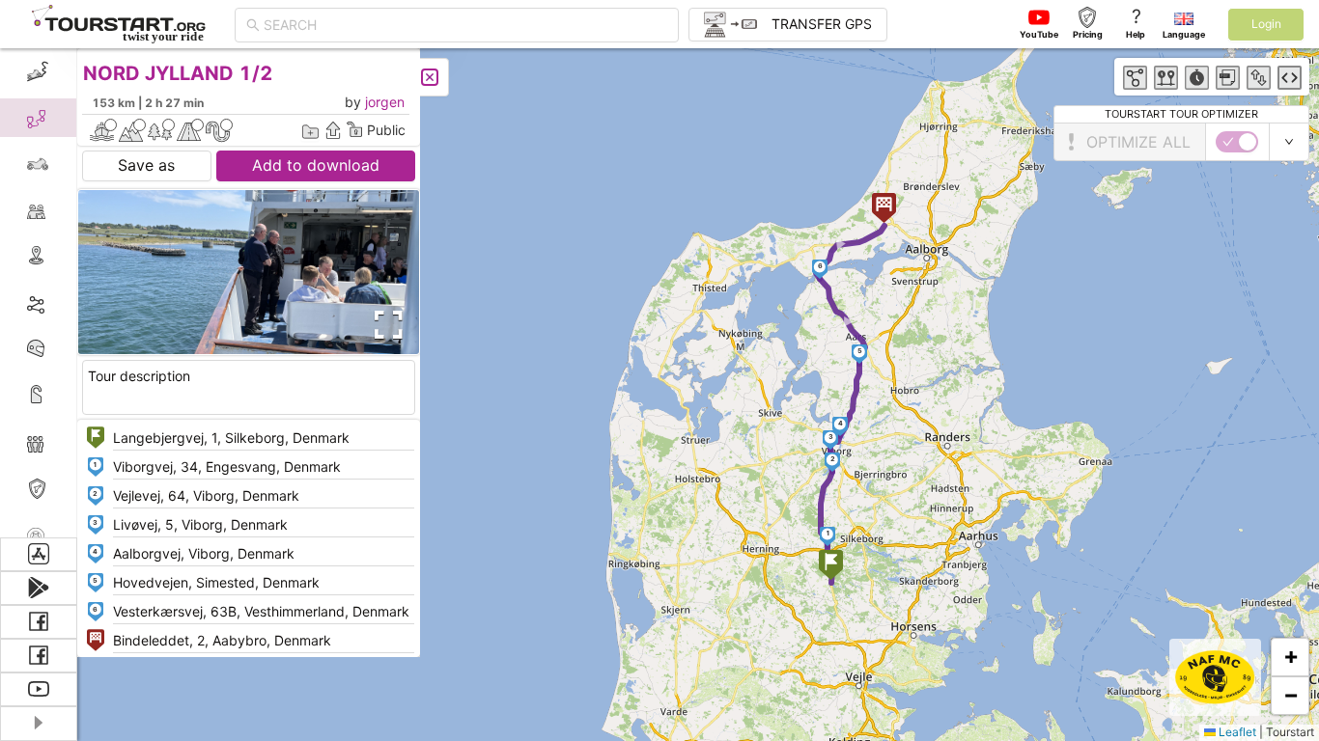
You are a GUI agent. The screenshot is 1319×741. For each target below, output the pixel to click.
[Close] (429, 77)
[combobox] (465, 25)
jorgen (385, 102)
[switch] (1237, 141)
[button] (831, 567)
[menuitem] (38, 71)
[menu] (38, 292)
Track (69, 302)
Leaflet (1236, 732)
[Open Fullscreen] (384, 325)
